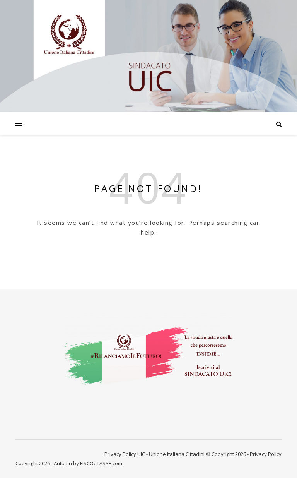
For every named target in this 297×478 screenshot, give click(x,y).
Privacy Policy (120, 454)
